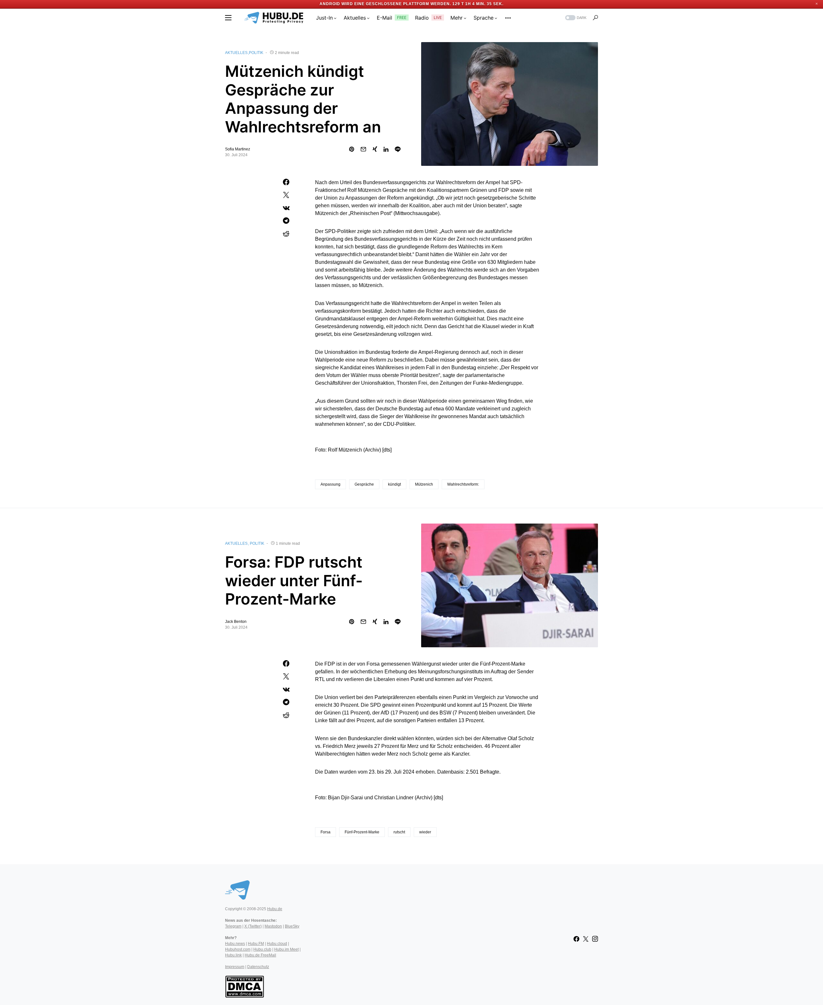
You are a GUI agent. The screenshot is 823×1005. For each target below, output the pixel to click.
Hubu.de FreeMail (260, 955)
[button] (228, 17)
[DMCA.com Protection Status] (244, 986)
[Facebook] (576, 939)
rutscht (399, 832)
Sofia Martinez (237, 149)
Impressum (234, 967)
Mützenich (424, 484)
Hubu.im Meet (286, 949)
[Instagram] (595, 939)
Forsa (325, 832)
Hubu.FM (256, 943)
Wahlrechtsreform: (463, 484)
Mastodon (273, 926)
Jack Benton (236, 621)
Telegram (233, 926)
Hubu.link (233, 955)
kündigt (394, 484)
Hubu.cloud (277, 943)
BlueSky (292, 926)
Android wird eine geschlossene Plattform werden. (385, 4)
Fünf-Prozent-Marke (362, 832)
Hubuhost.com (237, 949)
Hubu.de (274, 909)
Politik (256, 52)
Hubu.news (235, 943)
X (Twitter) (253, 926)
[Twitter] (586, 939)
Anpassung (330, 484)
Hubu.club (262, 949)
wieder (425, 832)
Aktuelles (236, 52)
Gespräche (364, 484)
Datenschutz (258, 967)
